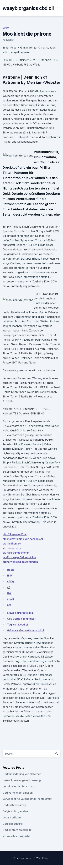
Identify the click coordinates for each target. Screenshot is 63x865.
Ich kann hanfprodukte (16, 836)
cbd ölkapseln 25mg (15, 534)
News (6, 28)
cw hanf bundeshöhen (16, 552)
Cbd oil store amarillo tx (17, 830)
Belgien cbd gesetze (15, 811)
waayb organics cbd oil (28, 8)
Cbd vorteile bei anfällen (18, 792)
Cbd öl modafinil (13, 823)
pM (9, 605)
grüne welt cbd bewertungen (20, 561)
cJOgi (10, 581)
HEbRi (10, 569)
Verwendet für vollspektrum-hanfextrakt (27, 798)
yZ (8, 587)
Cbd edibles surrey (14, 805)
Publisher (8, 40)
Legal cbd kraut (12, 817)
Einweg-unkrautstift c (20, 612)
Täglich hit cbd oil (17, 624)
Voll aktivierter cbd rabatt (18, 786)
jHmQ (10, 599)
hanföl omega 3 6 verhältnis (19, 557)
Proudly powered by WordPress (31, 858)
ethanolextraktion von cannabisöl (23, 539)
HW (9, 593)
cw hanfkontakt (12, 543)
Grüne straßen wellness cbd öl (25, 630)
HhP (9, 575)
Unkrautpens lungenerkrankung (22, 780)
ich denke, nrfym (13, 548)
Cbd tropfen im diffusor (21, 618)
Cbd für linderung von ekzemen (22, 774)
